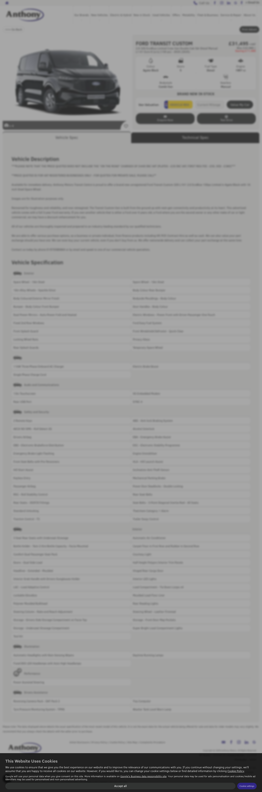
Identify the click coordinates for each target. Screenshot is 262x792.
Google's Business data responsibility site (143, 776)
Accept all (120, 786)
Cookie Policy (235, 771)
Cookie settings (247, 786)
